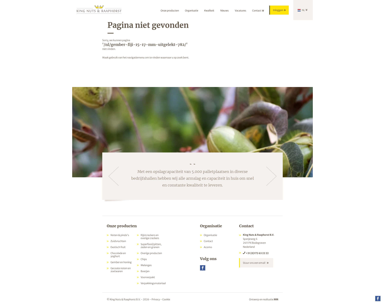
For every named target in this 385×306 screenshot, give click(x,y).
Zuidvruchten (118, 241)
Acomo (208, 247)
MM (276, 299)
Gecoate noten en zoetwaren (121, 270)
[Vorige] (113, 176)
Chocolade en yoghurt (118, 255)
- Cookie (165, 299)
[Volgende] (271, 176)
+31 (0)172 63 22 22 (257, 253)
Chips (144, 259)
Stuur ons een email (254, 262)
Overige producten (151, 253)
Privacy (156, 299)
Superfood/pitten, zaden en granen (151, 246)
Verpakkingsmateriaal (153, 283)
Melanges (146, 265)
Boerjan (145, 271)
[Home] (99, 9)
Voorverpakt (148, 277)
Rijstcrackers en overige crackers (150, 237)
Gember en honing (121, 262)
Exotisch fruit (118, 247)
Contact (208, 241)
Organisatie (210, 235)
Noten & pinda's (120, 235)
